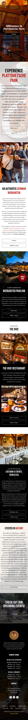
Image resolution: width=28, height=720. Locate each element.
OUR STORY (18, 708)
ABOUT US (5, 706)
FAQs (24, 708)
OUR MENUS (13, 706)
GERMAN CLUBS (21, 706)
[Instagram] (17, 697)
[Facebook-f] (10, 697)
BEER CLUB (5, 708)
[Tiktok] (14, 697)
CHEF (11, 708)
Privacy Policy (14, 713)
